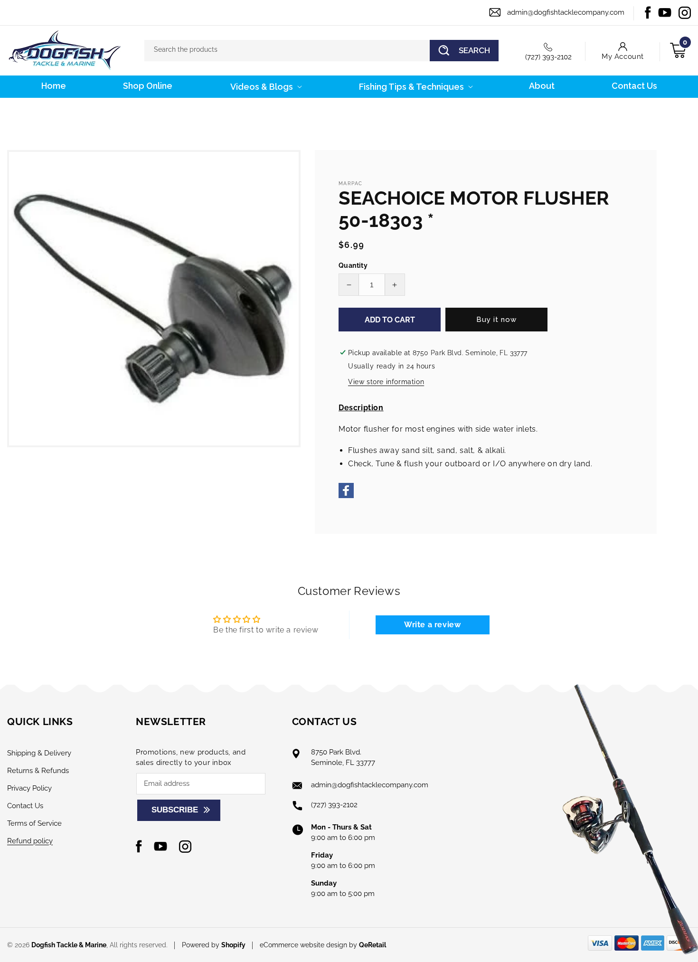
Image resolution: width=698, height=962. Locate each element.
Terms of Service (34, 823)
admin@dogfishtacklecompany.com (565, 12)
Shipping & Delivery (39, 753)
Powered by (213, 945)
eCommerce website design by (309, 945)
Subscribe (174, 809)
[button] (265, 86)
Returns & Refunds (38, 770)
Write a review (432, 624)
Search (474, 50)
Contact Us (25, 806)
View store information (386, 382)
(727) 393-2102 (548, 57)
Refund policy (30, 841)
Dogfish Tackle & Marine (68, 945)
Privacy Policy (29, 788)
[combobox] (321, 50)
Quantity (353, 265)
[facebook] (346, 495)
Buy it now (496, 319)
